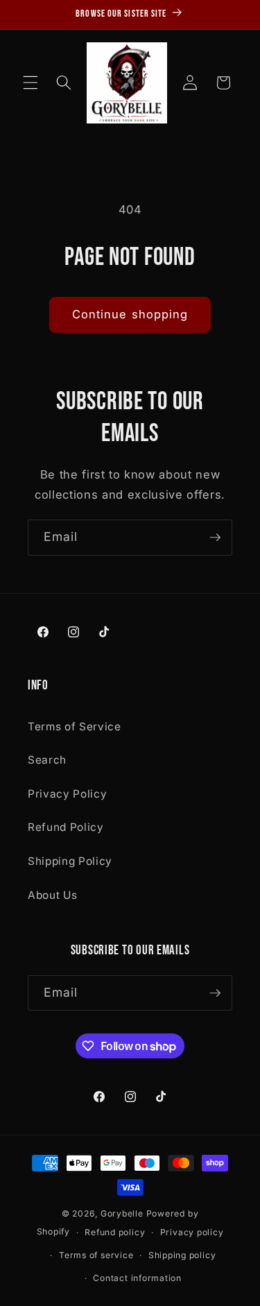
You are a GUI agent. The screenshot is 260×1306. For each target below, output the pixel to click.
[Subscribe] (215, 537)
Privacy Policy (67, 793)
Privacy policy (192, 1232)
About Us (52, 895)
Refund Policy (66, 827)
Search (47, 759)
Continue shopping (130, 314)
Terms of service (96, 1255)
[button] (30, 82)
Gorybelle (122, 1213)
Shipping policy (182, 1255)
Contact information (137, 1278)
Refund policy (115, 1232)
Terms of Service (74, 726)
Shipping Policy (70, 861)
